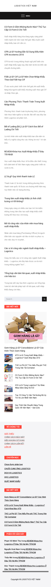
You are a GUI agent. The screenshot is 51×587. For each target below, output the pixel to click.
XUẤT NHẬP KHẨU (12, 481)
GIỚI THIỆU (9, 434)
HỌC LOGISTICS (11, 477)
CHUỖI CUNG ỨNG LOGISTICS (17, 469)
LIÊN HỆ (7, 447)
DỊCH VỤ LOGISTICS (13, 473)
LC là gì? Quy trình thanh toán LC (19, 176)
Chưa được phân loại (13, 464)
